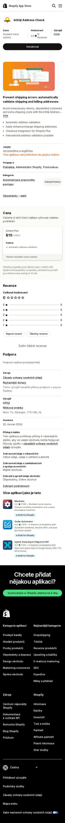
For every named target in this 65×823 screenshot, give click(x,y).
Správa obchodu (13, 674)
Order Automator (23, 521)
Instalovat (32, 46)
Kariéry (38, 710)
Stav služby (41, 749)
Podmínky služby (13, 786)
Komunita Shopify (14, 724)
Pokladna (8, 167)
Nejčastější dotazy (14, 382)
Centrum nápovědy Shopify (15, 706)
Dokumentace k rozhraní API (11, 716)
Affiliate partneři (44, 736)
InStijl (57, 34)
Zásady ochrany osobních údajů (22, 377)
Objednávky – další (14, 195)
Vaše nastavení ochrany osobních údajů (27, 812)
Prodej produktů (13, 648)
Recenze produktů (45, 648)
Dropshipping (42, 635)
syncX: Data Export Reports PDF (31, 542)
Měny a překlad (43, 680)
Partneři (38, 730)
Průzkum (8, 737)
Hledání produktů (13, 641)
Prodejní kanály (12, 635)
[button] (32, 508)
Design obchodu (13, 661)
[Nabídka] (60, 6)
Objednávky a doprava (17, 654)
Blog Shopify (11, 731)
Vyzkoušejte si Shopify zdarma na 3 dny (33, 592)
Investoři (39, 717)
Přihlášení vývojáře (14, 777)
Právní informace (44, 743)
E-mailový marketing (46, 661)
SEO (36, 667)
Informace (40, 704)
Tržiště (38, 641)
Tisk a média (42, 723)
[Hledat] (54, 6)
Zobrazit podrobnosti (16, 486)
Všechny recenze (38, 333)
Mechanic (19, 501)
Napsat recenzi (14, 333)
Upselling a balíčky (45, 654)
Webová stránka (13, 407)
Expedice (39, 674)
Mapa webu (10, 803)
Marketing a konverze (16, 667)
